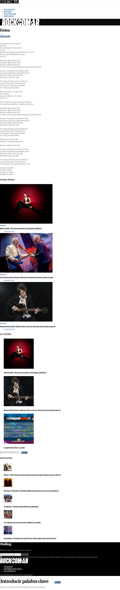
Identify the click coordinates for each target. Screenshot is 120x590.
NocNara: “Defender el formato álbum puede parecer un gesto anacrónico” (31, 491)
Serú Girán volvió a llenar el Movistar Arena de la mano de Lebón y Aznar (26, 277)
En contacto (10, 571)
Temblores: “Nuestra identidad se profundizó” (21, 507)
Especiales (9, 16)
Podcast (8, 12)
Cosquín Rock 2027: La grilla (14, 448)
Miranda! (5, 36)
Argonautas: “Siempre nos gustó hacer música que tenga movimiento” (30, 538)
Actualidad (9, 9)
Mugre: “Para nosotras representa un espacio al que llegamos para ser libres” (32, 475)
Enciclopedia (10, 14)
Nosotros (8, 567)
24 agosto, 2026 (9, 231)
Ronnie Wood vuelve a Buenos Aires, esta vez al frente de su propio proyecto (27, 326)
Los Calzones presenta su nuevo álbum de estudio (22, 522)
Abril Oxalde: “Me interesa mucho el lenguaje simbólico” (21, 228)
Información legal (13, 569)
